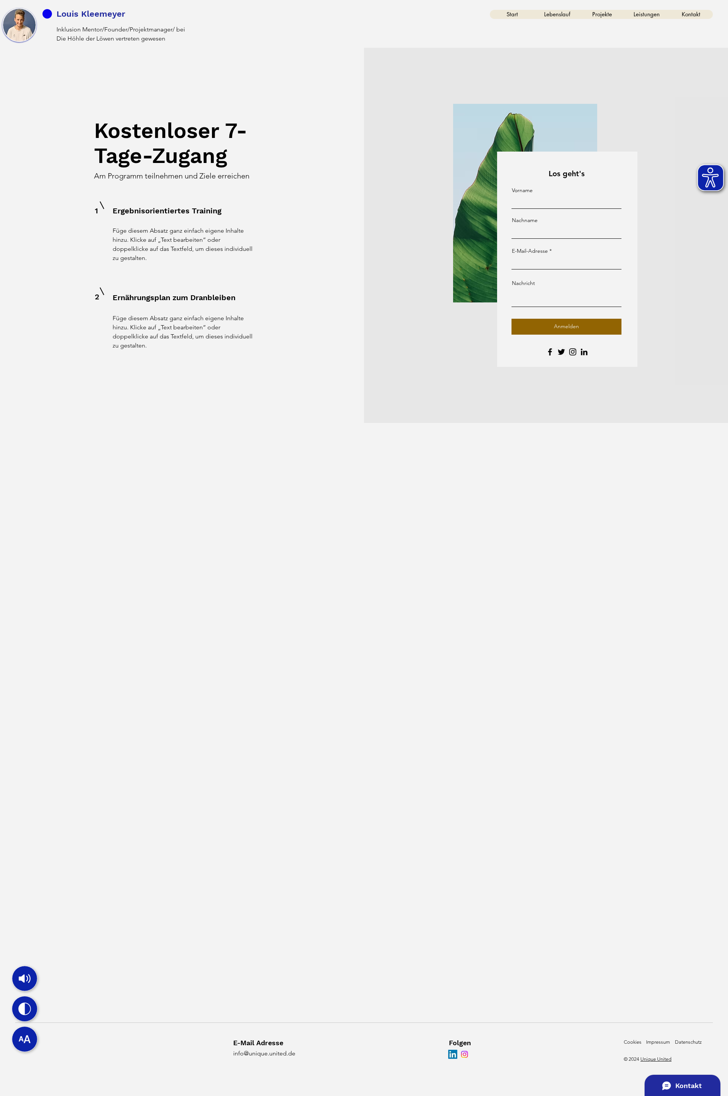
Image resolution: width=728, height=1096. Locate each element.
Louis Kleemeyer (90, 14)
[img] (24, 978)
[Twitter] (561, 352)
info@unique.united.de (264, 1053)
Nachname (525, 220)
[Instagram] (572, 352)
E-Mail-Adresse (530, 251)
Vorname (522, 190)
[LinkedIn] (584, 352)
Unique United (656, 1059)
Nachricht (523, 283)
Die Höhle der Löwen (85, 38)
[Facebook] (550, 352)
